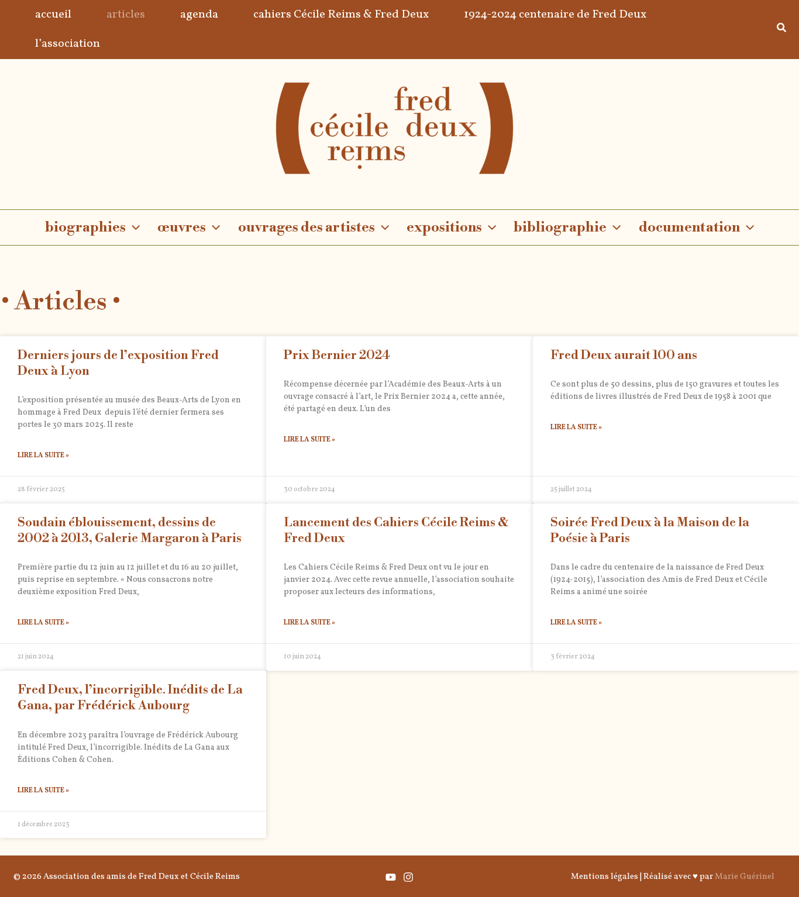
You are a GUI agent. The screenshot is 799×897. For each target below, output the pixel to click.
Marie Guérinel (744, 876)
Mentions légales (604, 876)
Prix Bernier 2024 (337, 355)
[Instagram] (408, 877)
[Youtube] (390, 877)
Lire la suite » (43, 455)
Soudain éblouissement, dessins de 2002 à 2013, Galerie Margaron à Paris (130, 530)
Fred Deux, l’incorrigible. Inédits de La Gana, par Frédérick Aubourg (130, 697)
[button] (782, 30)
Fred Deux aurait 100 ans (623, 355)
